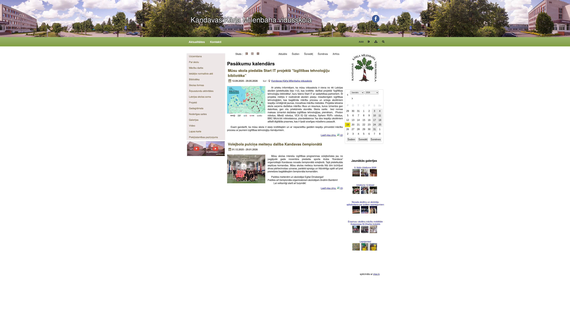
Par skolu (194, 62)
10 (374, 115)
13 (353, 120)
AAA (361, 41)
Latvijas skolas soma (200, 96)
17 (374, 120)
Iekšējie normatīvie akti (201, 73)
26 (347, 129)
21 (358, 124)
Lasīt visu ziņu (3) (332, 188)
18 (380, 120)
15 (363, 120)
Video (192, 125)
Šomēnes (323, 54)
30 (353, 111)
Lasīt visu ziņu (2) (332, 135)
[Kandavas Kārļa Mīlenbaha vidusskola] (215, 155)
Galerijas (193, 119)
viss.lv (376, 274)
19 (347, 124)
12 (347, 120)
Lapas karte (195, 131)
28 (358, 129)
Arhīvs (336, 54)
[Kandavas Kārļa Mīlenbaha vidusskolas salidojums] (196, 155)
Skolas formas (196, 85)
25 (380, 124)
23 (369, 124)
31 (358, 111)
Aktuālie (282, 54)
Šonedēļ (308, 54)
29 (347, 111)
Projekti (193, 102)
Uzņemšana (195, 56)
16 (369, 120)
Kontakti (215, 42)
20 (353, 124)
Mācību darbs (196, 67)
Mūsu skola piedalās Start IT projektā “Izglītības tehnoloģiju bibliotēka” (279, 73)
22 (363, 124)
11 (380, 115)
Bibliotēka (194, 79)
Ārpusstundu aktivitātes (201, 91)
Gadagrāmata (196, 108)
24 (374, 124)
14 (358, 120)
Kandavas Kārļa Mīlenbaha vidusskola (251, 19)
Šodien (295, 54)
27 (353, 129)
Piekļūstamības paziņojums (203, 137)
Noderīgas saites (198, 114)
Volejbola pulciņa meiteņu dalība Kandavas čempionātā (275, 144)
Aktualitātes (197, 42)
